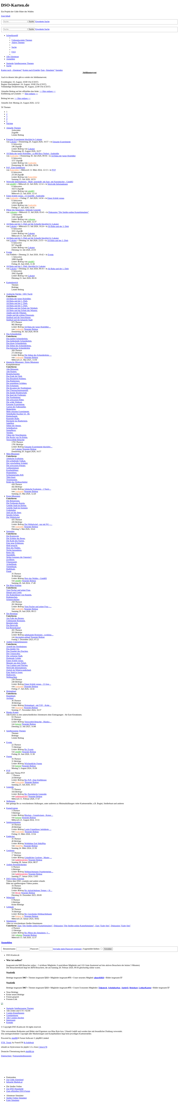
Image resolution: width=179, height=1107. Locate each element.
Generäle (10, 787)
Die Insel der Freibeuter (16, 395)
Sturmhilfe (10, 555)
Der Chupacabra (13, 653)
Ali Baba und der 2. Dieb (16, 303)
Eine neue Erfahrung (14, 543)
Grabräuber (11, 510)
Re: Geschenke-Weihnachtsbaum (38, 914)
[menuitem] (22, 40)
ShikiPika (19, 846)
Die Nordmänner (13, 397)
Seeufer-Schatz (12, 515)
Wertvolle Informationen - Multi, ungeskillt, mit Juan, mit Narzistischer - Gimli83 (39, 182)
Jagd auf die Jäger (13, 512)
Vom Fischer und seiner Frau (18, 590)
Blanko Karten (12, 712)
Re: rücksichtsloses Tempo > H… (38, 890)
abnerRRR (99, 978)
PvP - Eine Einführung (15, 167)
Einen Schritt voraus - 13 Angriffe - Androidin (25, 196)
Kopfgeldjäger (12, 470)
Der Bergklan (12, 614)
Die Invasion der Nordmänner (18, 388)
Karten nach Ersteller (31, 70)
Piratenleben (11, 473)
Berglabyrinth (12, 623)
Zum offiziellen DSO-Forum (18, 1091)
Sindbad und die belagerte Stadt (19, 320)
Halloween (10, 675)
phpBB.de (30, 1051)
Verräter (9, 433)
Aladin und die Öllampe (16, 313)
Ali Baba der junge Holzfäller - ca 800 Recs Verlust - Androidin (32, 153)
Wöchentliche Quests (33, 763)
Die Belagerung (12, 501)
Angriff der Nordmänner (16, 646)
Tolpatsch (102, 988)
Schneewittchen (12, 599)
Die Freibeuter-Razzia (15, 503)
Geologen (10, 850)
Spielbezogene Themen (16, 731)
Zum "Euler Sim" (102, 926)
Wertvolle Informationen (58, 184)
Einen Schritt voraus (55, 198)
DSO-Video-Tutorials (15, 879)
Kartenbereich (12, 282)
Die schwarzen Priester (15, 465)
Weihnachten (11, 677)
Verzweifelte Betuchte (15, 440)
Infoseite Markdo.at (14, 1082)
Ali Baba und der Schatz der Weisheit (21, 308)
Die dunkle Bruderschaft (16, 393)
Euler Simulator (12, 1100)
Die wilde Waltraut (14, 402)
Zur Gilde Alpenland (14, 1080)
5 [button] (6, 121)
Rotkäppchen (11, 597)
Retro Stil (10, 552)
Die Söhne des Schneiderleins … (38, 355)
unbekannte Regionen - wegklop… (38, 635)
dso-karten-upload (22, 637)
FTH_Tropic (6, 1042)
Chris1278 (43, 1047)
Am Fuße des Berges (15, 618)
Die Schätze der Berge (15, 538)
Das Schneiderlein (13, 334)
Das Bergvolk (12, 625)
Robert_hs (19, 916)
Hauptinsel (10, 696)
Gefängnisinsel (12, 468)
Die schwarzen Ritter (15, 400)
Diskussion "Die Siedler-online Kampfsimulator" (68, 212)
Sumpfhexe (11, 430)
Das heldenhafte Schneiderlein (18, 341)
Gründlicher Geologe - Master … (38, 857)
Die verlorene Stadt (14, 656)
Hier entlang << (31, 94)
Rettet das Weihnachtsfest (16, 482)
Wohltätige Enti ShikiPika (35, 843)
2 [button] (6, 114)
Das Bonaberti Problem (16, 378)
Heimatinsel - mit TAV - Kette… (37, 705)
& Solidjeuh (29, 1042)
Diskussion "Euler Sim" (121, 926)
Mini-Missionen (12, 454)
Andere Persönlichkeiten (16, 864)
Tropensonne (11, 480)
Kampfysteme (12, 808)
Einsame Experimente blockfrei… (38, 447)
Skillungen (10, 801)
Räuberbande (11, 416)
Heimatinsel (11, 691)
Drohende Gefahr (13, 658)
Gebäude (10, 907)
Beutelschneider (12, 374)
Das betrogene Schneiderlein (18, 348)
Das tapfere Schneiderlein (17, 339)
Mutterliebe (11, 409)
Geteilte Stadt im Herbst (16, 505)
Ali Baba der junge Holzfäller (63, 156)
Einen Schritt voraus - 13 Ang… (37, 684)
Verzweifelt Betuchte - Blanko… (37, 722)
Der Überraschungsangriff (17, 390)
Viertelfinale (11, 567)
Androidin (14, 156)
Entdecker (10, 836)
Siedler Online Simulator (16, 1098)
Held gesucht (11, 545)
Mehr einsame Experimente (17, 411)
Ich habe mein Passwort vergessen (67, 949)
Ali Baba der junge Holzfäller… (37, 327)
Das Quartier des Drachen (17, 651)
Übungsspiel (11, 562)
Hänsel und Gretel (13, 592)
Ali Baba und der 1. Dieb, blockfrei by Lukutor (25, 266)
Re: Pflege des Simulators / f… (37, 933)
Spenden (59, 70)
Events (9, 252)
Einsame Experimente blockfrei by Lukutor (24, 139)
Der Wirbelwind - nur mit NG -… (38, 524)
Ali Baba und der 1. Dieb (58, 269)
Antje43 (124, 988)
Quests (9, 756)
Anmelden (6, 942)
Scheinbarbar (114, 988)
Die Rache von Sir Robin (16, 437)
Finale (8, 571)
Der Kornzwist (12, 536)
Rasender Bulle (12, 418)
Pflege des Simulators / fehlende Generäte (23, 210)
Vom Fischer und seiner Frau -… (37, 606)
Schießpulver (11, 428)
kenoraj (18, 724)
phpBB (15, 1038)
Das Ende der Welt (14, 376)
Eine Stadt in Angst (14, 672)
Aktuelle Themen (13, 128)
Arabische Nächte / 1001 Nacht (19, 294)
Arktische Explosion (14, 458)
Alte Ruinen (11, 371)
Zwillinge (10, 559)
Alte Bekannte (12, 369)
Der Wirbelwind (13, 517)
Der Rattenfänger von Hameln (18, 595)
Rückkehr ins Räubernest (16, 421)
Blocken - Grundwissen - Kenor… (38, 815)
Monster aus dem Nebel (16, 663)
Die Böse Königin (13, 585)
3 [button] (6, 116)
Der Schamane (12, 386)
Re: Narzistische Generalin (35, 794)
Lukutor (13, 142)
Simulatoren (11, 921)
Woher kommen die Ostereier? (18, 557)
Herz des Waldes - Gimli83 (35, 578)
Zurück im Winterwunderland (18, 670)
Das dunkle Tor (12, 649)
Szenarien (10, 531)
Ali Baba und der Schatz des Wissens (21, 310)
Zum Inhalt (5, 16)
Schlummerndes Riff (14, 475)
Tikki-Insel (10, 477)
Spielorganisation (13, 822)
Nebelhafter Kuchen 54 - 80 (17, 414)
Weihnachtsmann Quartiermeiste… (38, 872)
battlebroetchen (21, 796)
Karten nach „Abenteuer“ (11, 70)
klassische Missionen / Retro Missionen (22, 362)
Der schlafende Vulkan (15, 461)
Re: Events (28, 749)
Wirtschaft (10, 897)
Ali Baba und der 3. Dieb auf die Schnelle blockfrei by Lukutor (32, 224)
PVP (54, 170)
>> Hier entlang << (48, 91)
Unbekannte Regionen (15, 621)
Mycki (18, 893)
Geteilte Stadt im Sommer (16, 508)
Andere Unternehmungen (16, 642)
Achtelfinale (11, 564)
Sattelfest (10, 423)
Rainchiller (14, 170)
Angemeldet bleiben (91, 949)
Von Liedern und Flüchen (17, 665)
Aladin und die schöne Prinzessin (20, 315)
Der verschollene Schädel (16, 463)
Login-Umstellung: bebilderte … (37, 829)
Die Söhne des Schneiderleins (18, 346)
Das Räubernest (12, 381)
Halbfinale (10, 569)
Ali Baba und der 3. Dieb (58, 226)
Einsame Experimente (62, 142)
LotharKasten (145, 988)
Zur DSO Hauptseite (14, 1089)
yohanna (13, 212)
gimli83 (13, 184)
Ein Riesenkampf (13, 628)
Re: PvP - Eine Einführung (35, 780)
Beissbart (133, 988)
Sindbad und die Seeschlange (18, 317)
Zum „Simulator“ (48, 70)
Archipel (9, 698)
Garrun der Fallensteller (16, 407)
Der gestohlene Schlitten (16, 383)
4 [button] (6, 119)
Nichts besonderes (13, 550)
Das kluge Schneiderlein (16, 343)
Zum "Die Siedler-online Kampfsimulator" (35, 926)
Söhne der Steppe (13, 425)
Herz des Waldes (13, 548)
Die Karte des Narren (15, 541)
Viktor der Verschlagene (16, 435)
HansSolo (19, 708)
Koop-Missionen (13, 496)
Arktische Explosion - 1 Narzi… (37, 489)
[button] (9, 123)
